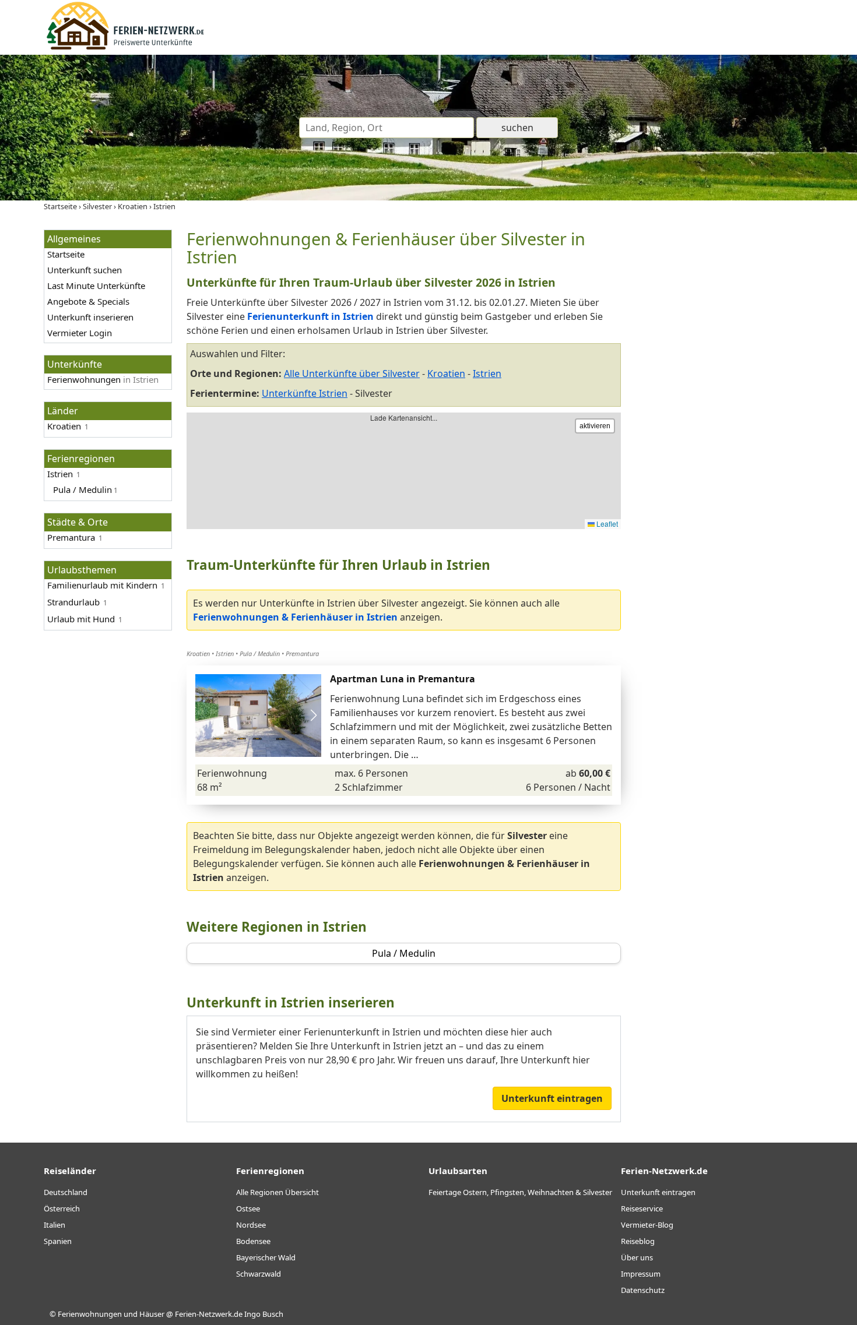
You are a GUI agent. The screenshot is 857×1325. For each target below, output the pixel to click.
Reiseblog (638, 1241)
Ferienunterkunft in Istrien (310, 316)
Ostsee (248, 1208)
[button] (313, 715)
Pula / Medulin (260, 653)
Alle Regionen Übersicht (277, 1192)
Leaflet (606, 523)
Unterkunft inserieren (90, 317)
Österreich (62, 1208)
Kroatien (64, 426)
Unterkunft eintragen (552, 1098)
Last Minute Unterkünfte (96, 285)
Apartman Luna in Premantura (402, 678)
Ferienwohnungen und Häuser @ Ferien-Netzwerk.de (150, 1314)
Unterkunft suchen (84, 270)
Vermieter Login (79, 333)
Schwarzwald (258, 1273)
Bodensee (253, 1241)
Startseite (66, 254)
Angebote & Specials (88, 301)
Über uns (637, 1257)
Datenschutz (643, 1290)
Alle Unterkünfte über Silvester (352, 373)
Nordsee (251, 1225)
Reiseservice (642, 1208)
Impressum (641, 1273)
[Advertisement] (724, 404)
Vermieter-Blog (647, 1225)
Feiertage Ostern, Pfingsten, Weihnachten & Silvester (520, 1192)
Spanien (58, 1241)
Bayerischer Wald (266, 1257)
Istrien (487, 373)
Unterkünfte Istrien (304, 393)
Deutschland (65, 1192)
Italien (54, 1225)
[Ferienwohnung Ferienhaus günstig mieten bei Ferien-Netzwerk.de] (125, 47)
